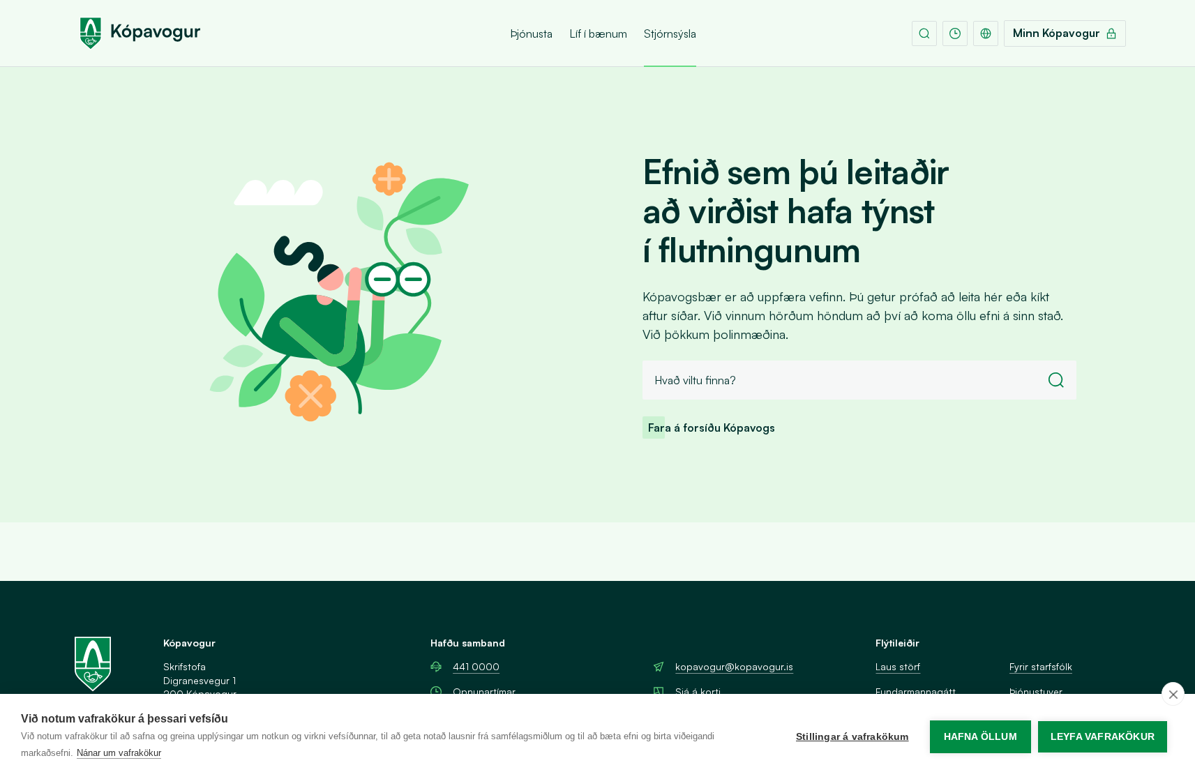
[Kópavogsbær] (140, 33)
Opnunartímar (484, 691)
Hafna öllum (980, 737)
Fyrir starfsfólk (1040, 666)
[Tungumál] (985, 33)
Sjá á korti (698, 691)
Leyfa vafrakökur (1103, 737)
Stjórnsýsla (670, 33)
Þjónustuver (1035, 691)
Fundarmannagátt (915, 691)
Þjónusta (531, 33)
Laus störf (897, 666)
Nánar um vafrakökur (119, 753)
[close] (1173, 694)
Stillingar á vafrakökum (852, 737)
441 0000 (476, 666)
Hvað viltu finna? (695, 380)
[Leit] (924, 33)
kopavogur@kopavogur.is (734, 666)
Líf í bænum (598, 33)
